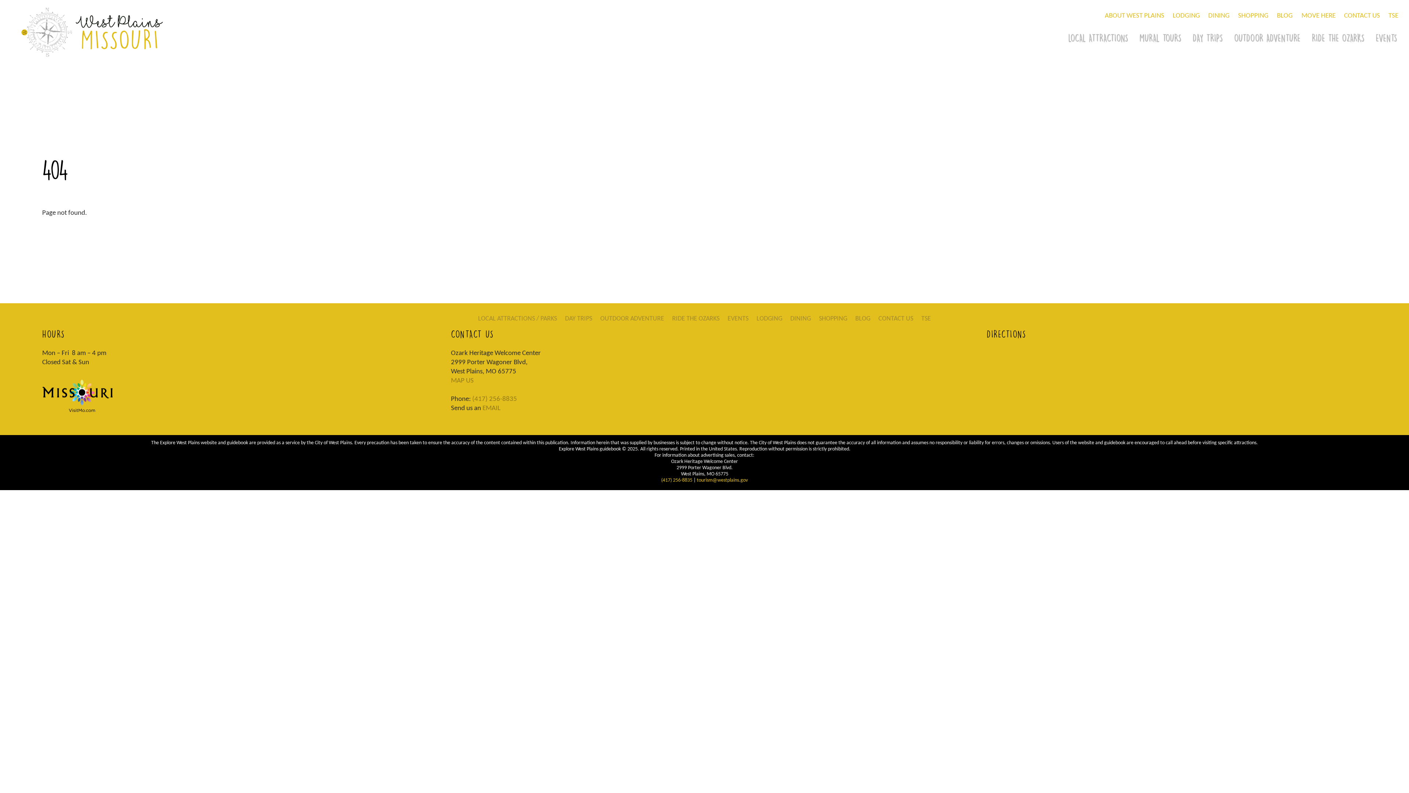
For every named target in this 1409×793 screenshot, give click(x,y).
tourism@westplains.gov (722, 480)
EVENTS (738, 318)
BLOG (1285, 15)
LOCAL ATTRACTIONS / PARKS (517, 318)
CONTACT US (1362, 15)
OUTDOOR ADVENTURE (1267, 38)
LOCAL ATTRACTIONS (1098, 38)
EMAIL (491, 408)
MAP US (462, 380)
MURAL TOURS (1160, 38)
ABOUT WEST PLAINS (1134, 15)
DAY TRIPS (1208, 38)
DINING (1219, 15)
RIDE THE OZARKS (1338, 38)
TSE (1393, 15)
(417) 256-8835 (494, 399)
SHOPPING (1253, 15)
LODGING (1186, 15)
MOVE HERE (1318, 15)
